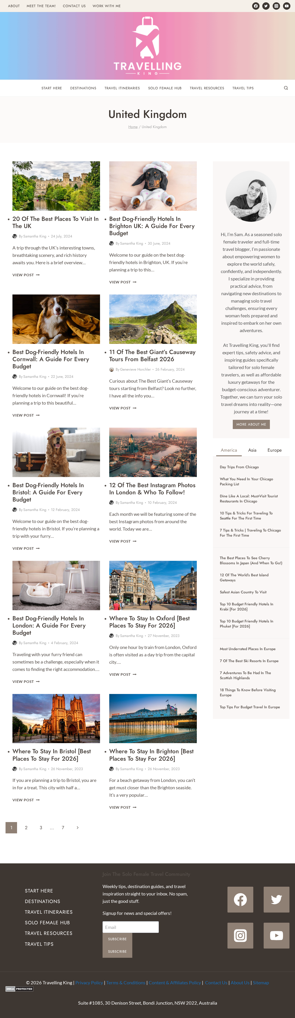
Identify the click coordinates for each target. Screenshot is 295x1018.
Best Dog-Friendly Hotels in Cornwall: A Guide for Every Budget (50, 359)
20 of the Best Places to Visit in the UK (55, 222)
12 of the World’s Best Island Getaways (244, 578)
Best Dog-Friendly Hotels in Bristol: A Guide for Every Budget (48, 492)
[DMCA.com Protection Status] (147, 989)
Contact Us (74, 6)
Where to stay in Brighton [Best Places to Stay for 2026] (151, 755)
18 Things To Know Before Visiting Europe (248, 693)
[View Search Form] (286, 88)
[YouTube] (286, 6)
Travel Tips (243, 88)
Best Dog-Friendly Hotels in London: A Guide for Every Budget (49, 625)
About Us (240, 982)
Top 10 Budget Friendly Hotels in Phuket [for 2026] (246, 624)
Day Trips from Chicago (239, 467)
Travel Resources (207, 88)
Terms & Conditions (125, 982)
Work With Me (107, 6)
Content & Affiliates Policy (175, 982)
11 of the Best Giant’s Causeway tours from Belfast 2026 (152, 355)
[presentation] (56, 186)
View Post (26, 275)
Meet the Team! (41, 6)
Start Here (51, 88)
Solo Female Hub (165, 88)
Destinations (83, 88)
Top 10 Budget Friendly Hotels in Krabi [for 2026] (246, 607)
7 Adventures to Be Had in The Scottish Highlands (245, 675)
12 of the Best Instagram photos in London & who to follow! (152, 489)
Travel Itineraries (122, 88)
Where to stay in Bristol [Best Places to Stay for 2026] (51, 755)
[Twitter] (266, 6)
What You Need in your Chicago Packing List (246, 482)
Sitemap (261, 982)
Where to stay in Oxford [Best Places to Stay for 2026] (149, 622)
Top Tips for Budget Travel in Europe (250, 707)
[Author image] (14, 236)
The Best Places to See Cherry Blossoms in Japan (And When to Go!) (251, 561)
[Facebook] (256, 6)
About (14, 6)
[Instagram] (276, 6)
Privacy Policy (89, 982)
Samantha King (34, 236)
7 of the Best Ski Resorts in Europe (249, 661)
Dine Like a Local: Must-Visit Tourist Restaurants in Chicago (249, 499)
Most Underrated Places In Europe (248, 649)
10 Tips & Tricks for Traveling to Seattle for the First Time (246, 516)
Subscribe (117, 939)
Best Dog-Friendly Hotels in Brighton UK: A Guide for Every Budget (152, 225)
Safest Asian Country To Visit (243, 592)
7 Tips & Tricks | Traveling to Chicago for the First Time (250, 533)
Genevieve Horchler (135, 369)
